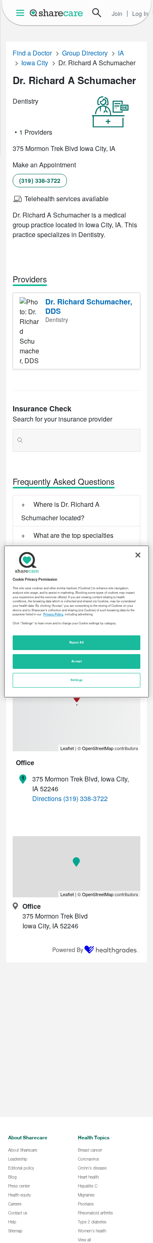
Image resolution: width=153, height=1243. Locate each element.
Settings (77, 680)
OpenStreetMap (97, 748)
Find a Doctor (32, 53)
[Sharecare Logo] (57, 13)
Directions (47, 798)
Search (97, 12)
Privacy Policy (53, 614)
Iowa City (34, 62)
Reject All (76, 642)
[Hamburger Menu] (22, 13)
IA (121, 53)
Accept (76, 661)
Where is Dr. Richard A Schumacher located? (60, 510)
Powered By (67, 950)
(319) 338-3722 (39, 180)
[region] (76, 621)
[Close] (138, 555)
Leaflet (67, 748)
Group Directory (85, 53)
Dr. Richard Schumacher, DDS (88, 306)
